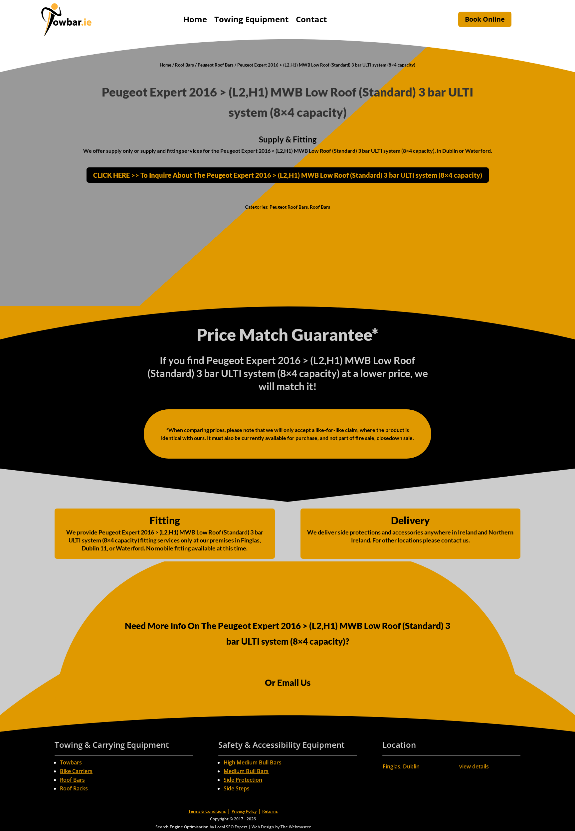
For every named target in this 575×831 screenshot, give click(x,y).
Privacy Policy (244, 811)
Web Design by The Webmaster (281, 827)
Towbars (71, 762)
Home (195, 19)
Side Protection (243, 779)
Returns (270, 811)
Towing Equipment (251, 19)
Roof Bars (184, 65)
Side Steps (237, 788)
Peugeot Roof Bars (216, 65)
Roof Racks (74, 788)
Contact (311, 19)
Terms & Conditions (207, 811)
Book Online (485, 19)
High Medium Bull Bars (253, 762)
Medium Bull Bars (246, 771)
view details (474, 766)
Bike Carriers (76, 771)
